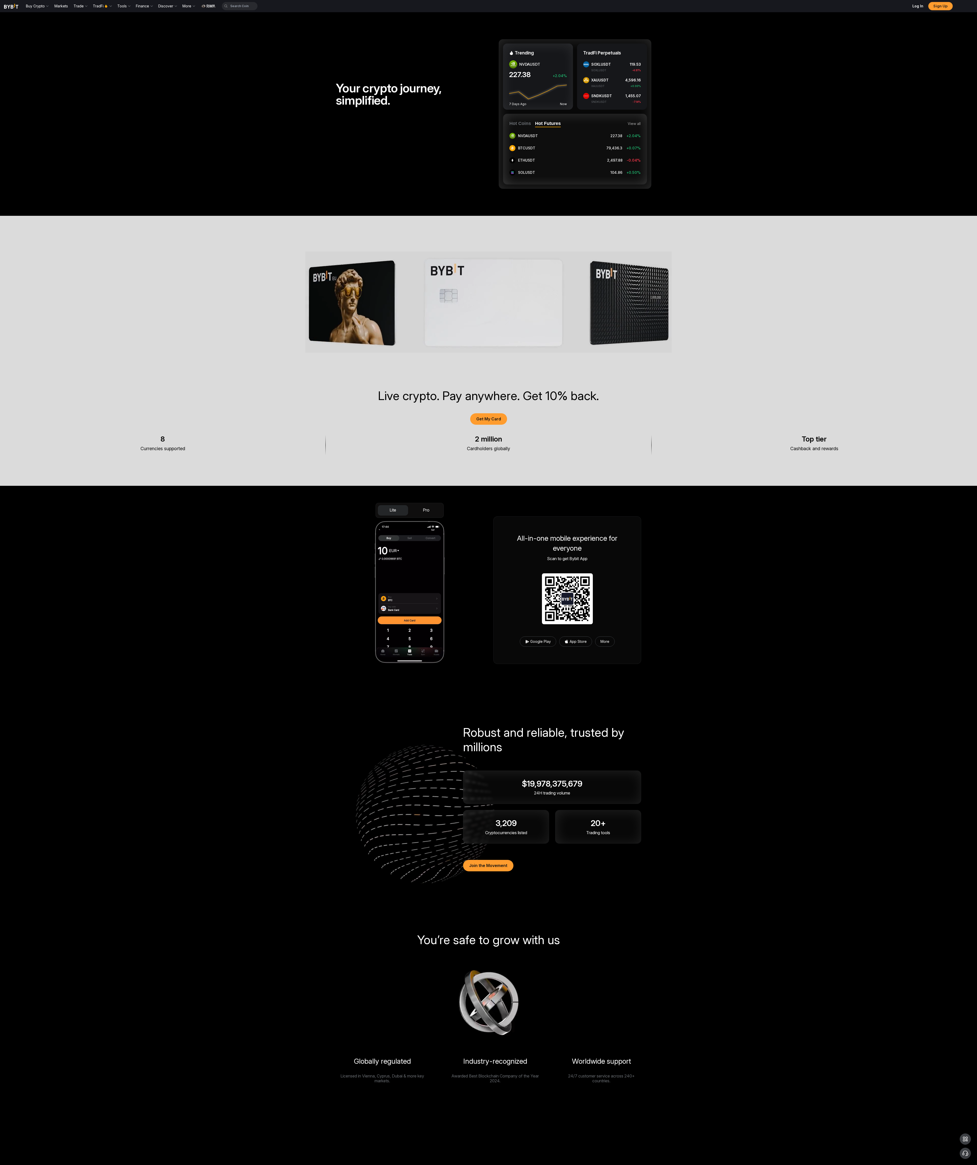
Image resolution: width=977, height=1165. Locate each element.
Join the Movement (488, 865)
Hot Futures (548, 123)
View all (634, 123)
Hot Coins (520, 123)
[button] (965, 1139)
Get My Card (488, 418)
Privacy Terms (530, 1140)
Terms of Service (508, 1140)
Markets (61, 6)
